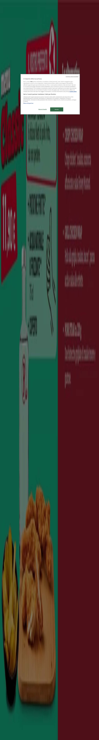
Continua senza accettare (72, 76)
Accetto (57, 109)
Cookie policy (73, 91)
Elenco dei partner (28, 103)
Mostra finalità (42, 109)
